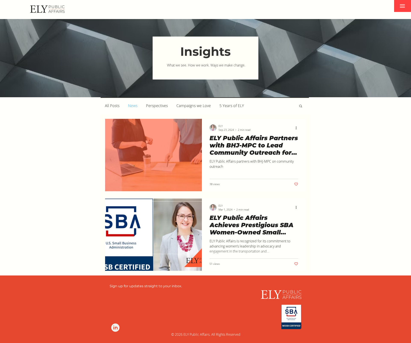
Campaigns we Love (193, 105)
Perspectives (157, 105)
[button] (402, 6)
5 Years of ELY (231, 105)
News (132, 105)
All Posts (112, 105)
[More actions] (297, 127)
